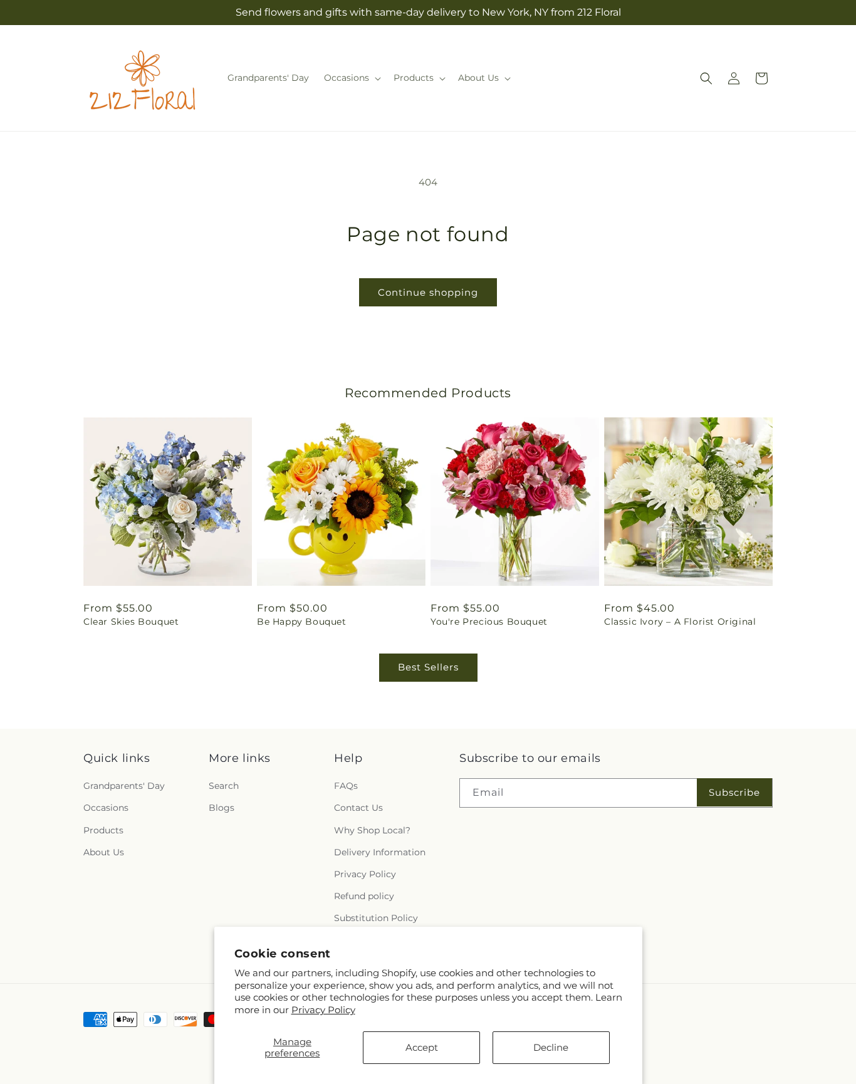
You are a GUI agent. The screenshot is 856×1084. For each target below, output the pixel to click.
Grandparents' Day (124, 785)
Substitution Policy (376, 918)
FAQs (346, 785)
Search (224, 785)
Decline (550, 1047)
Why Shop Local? (372, 830)
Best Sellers (428, 667)
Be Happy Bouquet (302, 621)
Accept (421, 1047)
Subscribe (734, 792)
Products (103, 830)
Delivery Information (379, 852)
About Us (103, 852)
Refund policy (364, 896)
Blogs (221, 807)
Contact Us (358, 807)
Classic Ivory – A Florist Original (680, 621)
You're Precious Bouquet (489, 621)
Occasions (105, 807)
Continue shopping (428, 292)
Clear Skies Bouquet (131, 621)
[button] (351, 78)
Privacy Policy (323, 1010)
